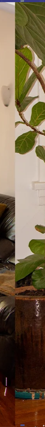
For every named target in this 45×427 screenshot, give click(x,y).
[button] (41, 1)
